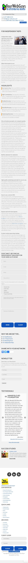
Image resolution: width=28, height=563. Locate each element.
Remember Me (5, 551)
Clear (7, 548)
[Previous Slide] (3, 417)
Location (4, 513)
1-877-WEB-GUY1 (8, 17)
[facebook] (9, 474)
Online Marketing (6, 495)
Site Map (22, 553)
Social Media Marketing (7, 493)
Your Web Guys (15, 553)
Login (20, 548)
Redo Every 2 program (17, 223)
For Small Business (7, 337)
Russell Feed (13, 451)
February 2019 (5, 532)
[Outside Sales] (14, 287)
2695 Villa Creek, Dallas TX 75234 (15, 20)
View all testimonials (14, 442)
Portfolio (4, 515)
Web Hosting (5, 502)
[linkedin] (14, 474)
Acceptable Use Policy (14, 555)
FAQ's (4, 510)
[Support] (14, 290)
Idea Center (5, 512)
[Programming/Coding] (14, 294)
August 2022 (5, 527)
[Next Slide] (25, 417)
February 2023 (5, 525)
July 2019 (5, 531)
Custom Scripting (6, 498)
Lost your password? (14, 551)
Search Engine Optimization (8, 491)
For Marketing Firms (8, 340)
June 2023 (5, 522)
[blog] (19, 474)
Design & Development (7, 490)
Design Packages (6, 508)
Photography (5, 496)
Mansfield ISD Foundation (16, 439)
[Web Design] (14, 292)
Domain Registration (6, 500)
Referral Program (6, 517)
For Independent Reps (8, 342)
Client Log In (23, 22)
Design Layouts (6, 507)
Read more (12, 458)
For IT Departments (8, 338)
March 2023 (5, 524)
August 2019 (5, 529)
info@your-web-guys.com (10, 18)
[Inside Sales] (14, 289)
